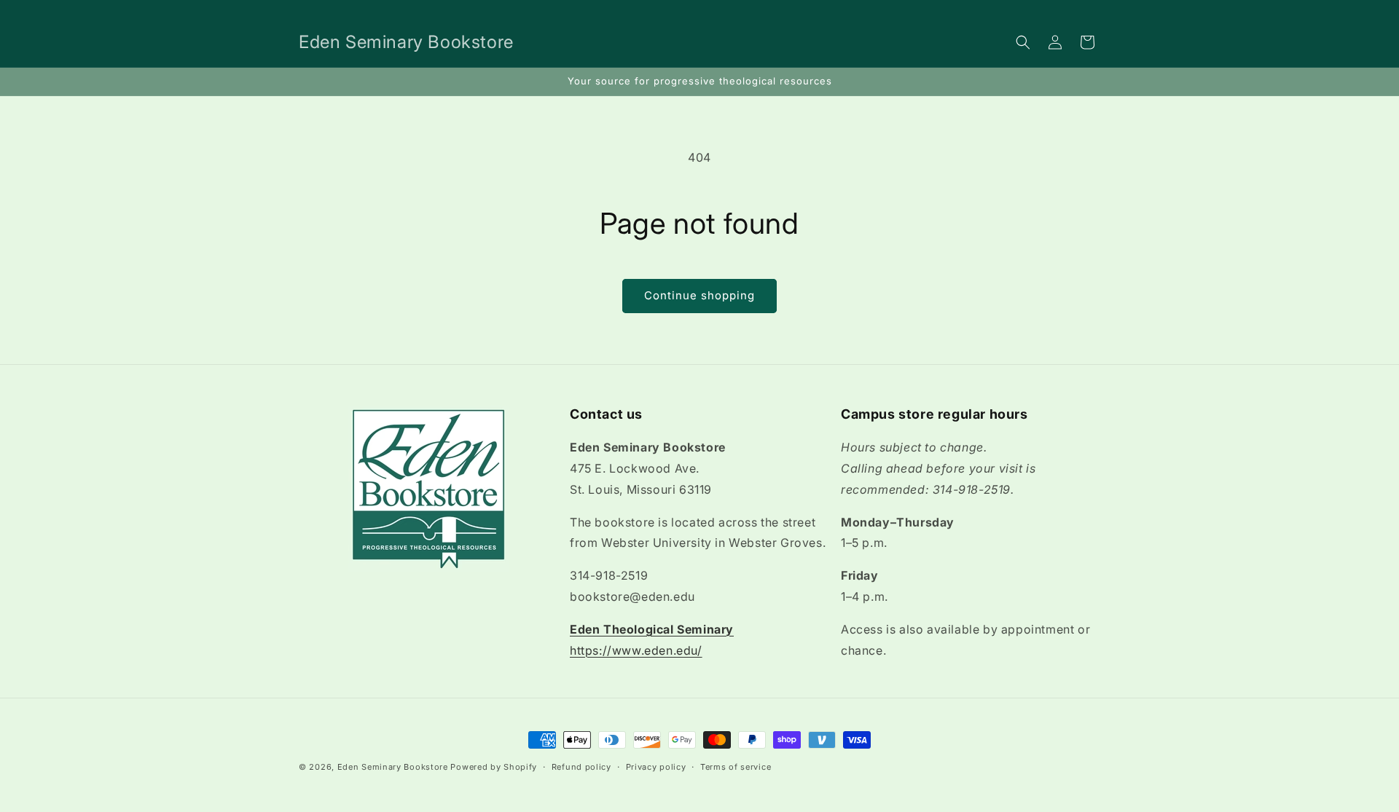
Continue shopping (699, 295)
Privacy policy (656, 766)
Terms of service (735, 766)
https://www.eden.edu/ (636, 650)
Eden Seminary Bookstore (392, 767)
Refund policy (581, 766)
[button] (1023, 42)
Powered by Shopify (493, 767)
